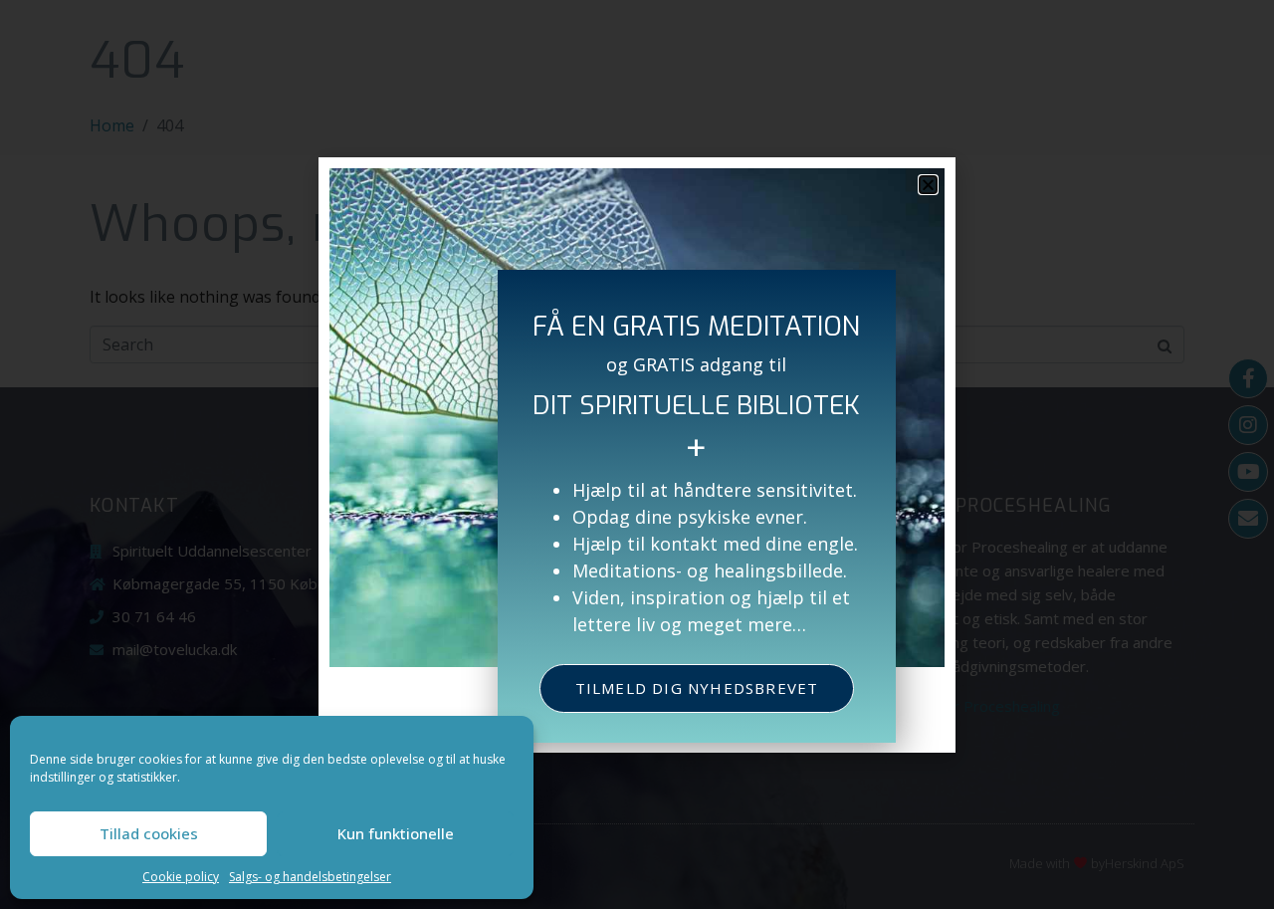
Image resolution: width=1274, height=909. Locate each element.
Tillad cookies (149, 833)
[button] (928, 184)
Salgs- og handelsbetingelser (310, 876)
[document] (637, 454)
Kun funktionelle (395, 833)
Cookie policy (180, 876)
